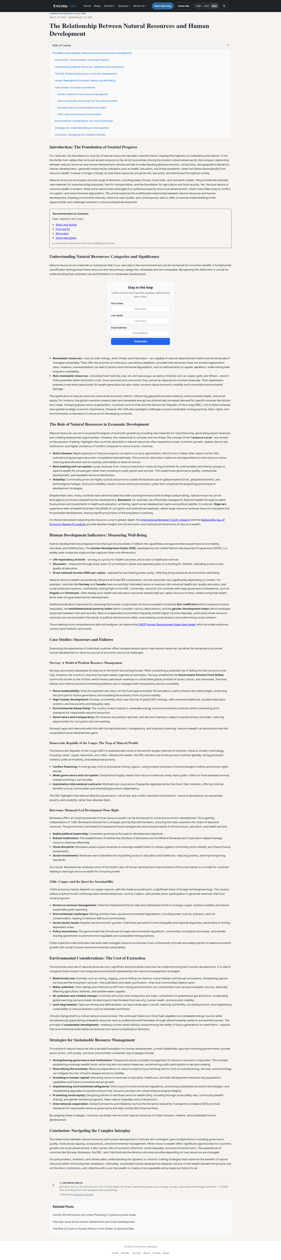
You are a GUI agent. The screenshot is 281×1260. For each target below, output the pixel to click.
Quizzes (123, 6)
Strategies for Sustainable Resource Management (82, 127)
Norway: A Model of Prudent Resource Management (82, 94)
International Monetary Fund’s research (165, 520)
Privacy (157, 1252)
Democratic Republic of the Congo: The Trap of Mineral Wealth (87, 100)
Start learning (162, 5)
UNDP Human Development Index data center (166, 624)
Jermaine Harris (72, 1182)
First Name (117, 303)
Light (198, 6)
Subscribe (183, 5)
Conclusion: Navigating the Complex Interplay (80, 134)
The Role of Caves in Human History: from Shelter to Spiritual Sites (93, 1228)
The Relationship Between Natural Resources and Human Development (92, 53)
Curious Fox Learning (83, 1194)
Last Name (117, 315)
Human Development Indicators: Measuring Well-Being (85, 80)
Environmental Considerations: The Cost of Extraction (84, 120)
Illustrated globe (66, 238)
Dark (206, 6)
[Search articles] (224, 5)
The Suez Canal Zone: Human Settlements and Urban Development (94, 1222)
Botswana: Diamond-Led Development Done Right (81, 107)
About (146, 1252)
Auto (214, 6)
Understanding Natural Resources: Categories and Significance (89, 66)
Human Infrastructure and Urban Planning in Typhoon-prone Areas (94, 1215)
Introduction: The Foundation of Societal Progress (82, 59)
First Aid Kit (63, 229)
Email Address (119, 327)
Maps (97, 6)
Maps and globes (66, 224)
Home (87, 6)
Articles (108, 6)
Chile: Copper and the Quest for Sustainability (79, 114)
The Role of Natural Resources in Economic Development (86, 73)
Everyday (64, 5)
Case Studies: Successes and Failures (75, 87)
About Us (139, 6)
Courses (136, 1252)
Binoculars (62, 233)
